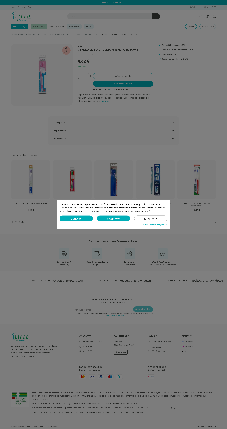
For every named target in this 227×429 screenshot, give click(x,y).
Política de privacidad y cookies (155, 224)
